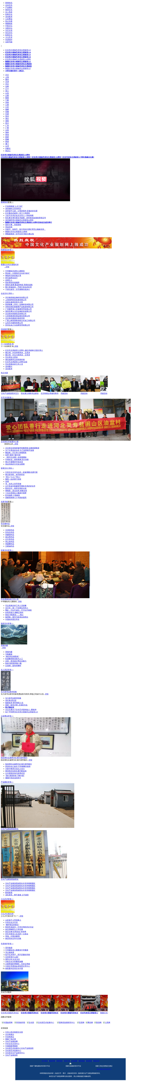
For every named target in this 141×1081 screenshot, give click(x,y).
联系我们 (89, 1061)
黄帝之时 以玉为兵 (12, 959)
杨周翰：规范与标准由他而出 (16, 617)
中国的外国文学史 (12, 619)
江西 (7, 105)
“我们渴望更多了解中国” (14, 776)
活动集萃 (4, 329)
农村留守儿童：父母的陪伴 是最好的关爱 (21, 211)
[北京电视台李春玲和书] (51, 391)
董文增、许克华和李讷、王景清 (17, 353)
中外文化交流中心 (12, 1044)
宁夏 (7, 100)
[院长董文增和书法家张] (31, 391)
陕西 (7, 98)
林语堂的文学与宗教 (13, 938)
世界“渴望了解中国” (13, 455)
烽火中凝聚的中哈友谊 (14, 462)
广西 (7, 128)
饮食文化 (4, 550)
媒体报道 (82, 1061)
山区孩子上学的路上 (13, 920)
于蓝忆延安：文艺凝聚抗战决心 (17, 289)
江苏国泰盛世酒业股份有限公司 (17, 316)
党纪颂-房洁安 (10, 700)
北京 (7, 75)
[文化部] (13, 1022)
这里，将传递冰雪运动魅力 (15, 661)
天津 (7, 82)
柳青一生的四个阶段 (13, 479)
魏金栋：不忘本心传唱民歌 (15, 453)
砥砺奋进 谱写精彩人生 (14, 703)
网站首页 (96, 1061)
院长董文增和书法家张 (30, 393)
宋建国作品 (9, 535)
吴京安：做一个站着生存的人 (16, 608)
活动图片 (8, 366)
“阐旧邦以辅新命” (12, 656)
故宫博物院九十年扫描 (14, 929)
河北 (7, 84)
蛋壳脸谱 (8, 948)
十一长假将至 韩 (7, 344)
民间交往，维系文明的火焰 (15, 488)
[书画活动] (70, 391)
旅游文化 (4, 623)
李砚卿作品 (9, 544)
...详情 (6, 267)
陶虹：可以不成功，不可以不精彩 (18, 610)
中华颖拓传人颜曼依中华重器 (16, 950)
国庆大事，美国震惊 (13, 225)
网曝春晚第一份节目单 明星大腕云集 (19, 234)
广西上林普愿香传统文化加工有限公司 (20, 320)
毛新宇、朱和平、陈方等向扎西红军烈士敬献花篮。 (25, 229)
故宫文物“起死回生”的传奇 (15, 932)
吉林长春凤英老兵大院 (14, 302)
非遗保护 (4, 944)
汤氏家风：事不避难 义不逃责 (17, 895)
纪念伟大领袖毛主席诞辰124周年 (18, 59)
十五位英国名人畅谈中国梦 (15, 493)
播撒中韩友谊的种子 (13, 778)
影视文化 (4, 468)
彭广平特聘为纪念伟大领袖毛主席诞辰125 (21, 712)
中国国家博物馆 (11, 1046)
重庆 (7, 79)
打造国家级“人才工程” (14, 206)
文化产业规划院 (11, 1055)
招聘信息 (59, 1061)
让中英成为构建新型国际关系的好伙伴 (20, 486)
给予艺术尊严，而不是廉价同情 (17, 955)
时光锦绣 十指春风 (12, 495)
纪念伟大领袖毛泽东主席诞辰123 (18, 50)
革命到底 (8, 227)
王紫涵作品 (9, 546)
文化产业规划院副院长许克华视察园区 (20, 883)
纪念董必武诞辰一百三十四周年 (17, 213)
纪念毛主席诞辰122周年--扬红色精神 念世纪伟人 (24, 350)
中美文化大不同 (11, 922)
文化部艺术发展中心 (13, 1051)
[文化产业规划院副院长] (37, 827)
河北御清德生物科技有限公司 (16, 297)
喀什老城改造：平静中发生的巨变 (18, 287)
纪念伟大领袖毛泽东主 (10, 1013)
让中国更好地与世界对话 (15, 773)
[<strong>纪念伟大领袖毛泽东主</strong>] (31, 1011)
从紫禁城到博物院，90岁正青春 (17, 964)
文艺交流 (4, 397)
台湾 (7, 146)
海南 (7, 132)
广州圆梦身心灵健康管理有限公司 (18, 309)
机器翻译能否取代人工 (14, 659)
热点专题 (4, 373)
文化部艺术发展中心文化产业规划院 (19, 1048)
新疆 (7, 137)
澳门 (7, 144)
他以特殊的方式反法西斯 (15, 464)
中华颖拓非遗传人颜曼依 (15, 271)
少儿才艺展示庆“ (7, 914)
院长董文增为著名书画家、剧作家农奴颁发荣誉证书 (25, 218)
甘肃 (7, 114)
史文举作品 (9, 539)
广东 (7, 125)
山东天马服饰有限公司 (14, 323)
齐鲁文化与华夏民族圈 (14, 961)
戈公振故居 (9, 952)
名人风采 (4, 670)
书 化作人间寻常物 (13, 484)
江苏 (7, 107)
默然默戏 (8, 893)
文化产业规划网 (11, 1041)
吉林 (7, 86)
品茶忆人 (8, 280)
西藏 (7, 139)
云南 (7, 130)
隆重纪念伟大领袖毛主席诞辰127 (18, 68)
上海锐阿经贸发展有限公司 (15, 300)
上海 (7, 77)
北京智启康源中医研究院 (15, 318)
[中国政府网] (100, 1022)
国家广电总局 (10, 1039)
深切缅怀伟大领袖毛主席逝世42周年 (19, 220)
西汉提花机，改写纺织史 (15, 474)
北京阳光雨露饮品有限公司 (15, 314)
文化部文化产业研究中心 (15, 1053)
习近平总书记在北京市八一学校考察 (19, 215)
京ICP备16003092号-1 (104, 1069)
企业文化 (4, 293)
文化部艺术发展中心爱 (10, 442)
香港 (7, 142)
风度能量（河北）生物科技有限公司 (19, 304)
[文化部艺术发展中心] (27, 1022)
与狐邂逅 (8, 654)
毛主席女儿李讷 (11, 357)
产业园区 (4, 782)
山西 (7, 95)
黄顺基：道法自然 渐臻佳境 (16, 491)
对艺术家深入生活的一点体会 (16, 934)
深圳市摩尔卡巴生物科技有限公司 (18, 311)
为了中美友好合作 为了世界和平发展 (19, 450)
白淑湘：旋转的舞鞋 (13, 666)
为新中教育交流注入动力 (15, 769)
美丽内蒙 (4, 645)
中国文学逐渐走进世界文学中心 (17, 966)
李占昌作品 (9, 541)
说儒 (7, 481)
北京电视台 (9, 1034)
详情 (20, 601)
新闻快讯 (4, 202)
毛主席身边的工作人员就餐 (15, 606)
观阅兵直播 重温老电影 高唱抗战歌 (19, 285)
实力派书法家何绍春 (9, 692)
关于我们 (45, 1061)
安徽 (7, 112)
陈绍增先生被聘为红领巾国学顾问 (14, 758)
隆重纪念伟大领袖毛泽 (10, 265)
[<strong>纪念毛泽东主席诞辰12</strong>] (90, 1011)
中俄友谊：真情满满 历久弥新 (17, 459)
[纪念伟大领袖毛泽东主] (11, 1011)
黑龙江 (8, 151)
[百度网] (63, 1022)
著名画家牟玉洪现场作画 (15, 359)
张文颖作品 (5, 524)
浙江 (7, 91)
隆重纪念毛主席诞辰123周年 (16, 232)
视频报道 (4, 250)
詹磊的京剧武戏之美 (13, 275)
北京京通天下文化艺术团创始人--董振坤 (20, 710)
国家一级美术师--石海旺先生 (16, 705)
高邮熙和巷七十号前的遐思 (15, 498)
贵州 (7, 116)
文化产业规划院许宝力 (10, 393)
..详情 (16, 346)
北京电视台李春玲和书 (49, 393)
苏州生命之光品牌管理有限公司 (17, 325)
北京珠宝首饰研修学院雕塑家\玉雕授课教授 (22, 448)
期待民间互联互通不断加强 (15, 771)
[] (16, 157)
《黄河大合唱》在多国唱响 (15, 457)
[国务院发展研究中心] (48, 1022)
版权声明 (52, 1061)
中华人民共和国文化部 (14, 1032)
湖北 (7, 119)
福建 (7, 109)
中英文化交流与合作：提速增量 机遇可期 (21, 472)
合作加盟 (74, 1061)
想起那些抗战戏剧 (12, 282)
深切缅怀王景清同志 (13, 209)
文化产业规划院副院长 (10, 829)
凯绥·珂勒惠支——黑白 (14, 615)
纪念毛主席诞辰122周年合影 (16, 362)
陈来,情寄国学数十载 (13, 663)
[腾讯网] (71, 1022)
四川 (7, 123)
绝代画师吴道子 (11, 278)
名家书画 (4, 502)
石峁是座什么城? (11, 957)
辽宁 (7, 89)
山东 (7, 93)
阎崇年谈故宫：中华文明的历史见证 (19, 927)
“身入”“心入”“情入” (12, 477)
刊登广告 (67, 1061)
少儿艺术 (4, 899)
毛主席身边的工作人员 (14, 364)
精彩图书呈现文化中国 (14, 968)
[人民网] (89, 1022)
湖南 (7, 121)
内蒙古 (8, 148)
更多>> (10, 202)
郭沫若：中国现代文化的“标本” (17, 273)
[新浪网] (80, 1022)
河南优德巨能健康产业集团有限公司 (19, 307)
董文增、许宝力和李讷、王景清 (17, 355)
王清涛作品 (9, 530)
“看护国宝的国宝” (12, 925)
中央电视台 (9, 1037)
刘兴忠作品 (9, 532)
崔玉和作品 (9, 537)
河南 (7, 102)
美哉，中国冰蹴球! (12, 936)
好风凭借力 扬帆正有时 (14, 612)
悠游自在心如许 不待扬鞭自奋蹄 (17, 766)
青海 (7, 135)
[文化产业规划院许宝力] (11, 391)
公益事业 (4, 716)
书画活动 (64, 393)
